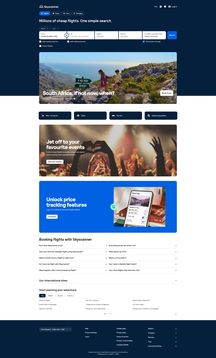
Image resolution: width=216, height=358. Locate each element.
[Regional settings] (160, 6)
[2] (106, 313)
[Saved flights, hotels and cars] (165, 6)
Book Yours (166, 93)
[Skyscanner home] (49, 7)
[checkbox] (42, 295)
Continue (52, 217)
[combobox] (53, 36)
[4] (109, 313)
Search (172, 35)
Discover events (55, 162)
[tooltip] (54, 28)
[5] (111, 313)
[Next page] (176, 314)
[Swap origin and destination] (67, 35)
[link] (55, 116)
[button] (44, 28)
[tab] (44, 13)
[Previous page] (40, 314)
